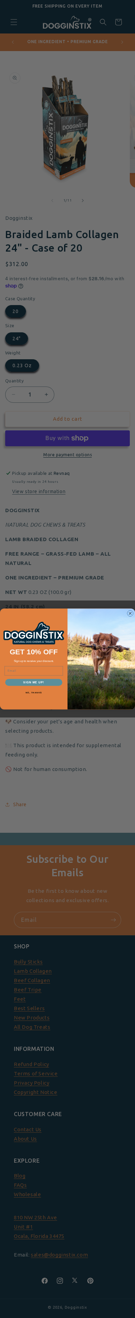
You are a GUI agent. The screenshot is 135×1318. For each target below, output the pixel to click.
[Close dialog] (130, 613)
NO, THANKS (34, 693)
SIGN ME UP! (33, 682)
